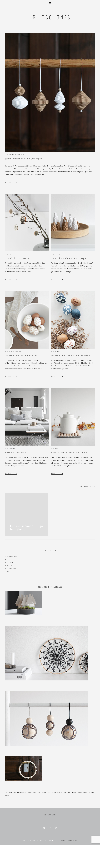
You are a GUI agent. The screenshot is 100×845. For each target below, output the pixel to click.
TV (9, 254)
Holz (56, 448)
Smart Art (11, 569)
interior (11, 562)
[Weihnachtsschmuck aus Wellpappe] (50, 151)
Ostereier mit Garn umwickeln (21, 355)
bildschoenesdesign (50, 29)
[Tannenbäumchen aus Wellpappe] (73, 251)
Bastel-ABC (12, 556)
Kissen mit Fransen (15, 452)
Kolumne (11, 565)
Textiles (18, 351)
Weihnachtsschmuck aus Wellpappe (23, 158)
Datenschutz (72, 840)
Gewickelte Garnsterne (17, 258)
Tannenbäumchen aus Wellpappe (69, 258)
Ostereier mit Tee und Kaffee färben (71, 355)
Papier (11, 154)
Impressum (61, 840)
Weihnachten (19, 154)
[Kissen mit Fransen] (27, 445)
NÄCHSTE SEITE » (87, 486)
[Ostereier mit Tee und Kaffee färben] (73, 348)
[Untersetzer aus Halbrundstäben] (73, 445)
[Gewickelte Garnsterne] (27, 251)
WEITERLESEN (11, 182)
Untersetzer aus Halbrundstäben (69, 452)
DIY (6, 154)
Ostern (11, 351)
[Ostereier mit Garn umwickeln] (27, 348)
